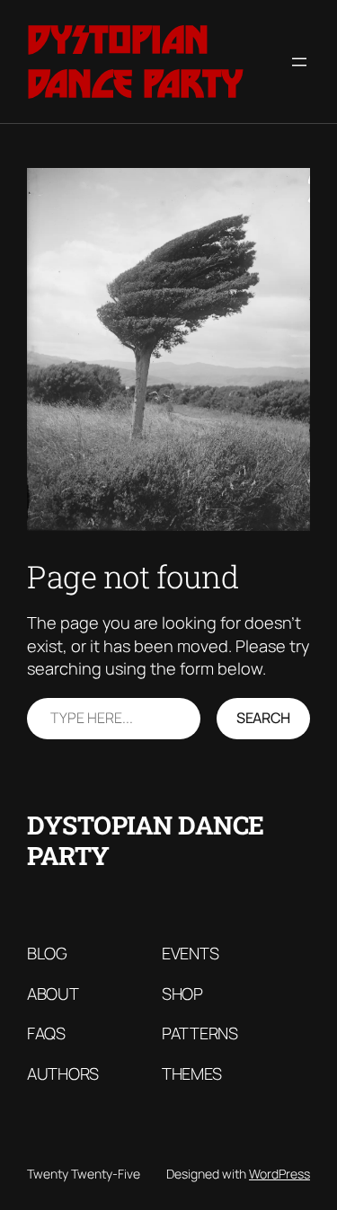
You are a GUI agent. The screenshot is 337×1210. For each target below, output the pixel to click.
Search (263, 718)
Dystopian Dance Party (135, 61)
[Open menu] (299, 62)
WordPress (279, 1173)
